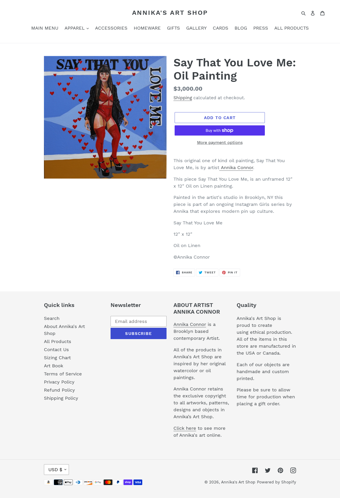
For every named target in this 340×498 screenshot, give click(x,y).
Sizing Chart (57, 357)
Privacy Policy (59, 382)
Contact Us (56, 349)
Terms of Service (63, 374)
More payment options (220, 142)
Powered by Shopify (276, 482)
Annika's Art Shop (170, 12)
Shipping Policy (61, 398)
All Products (57, 341)
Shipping (182, 97)
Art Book (53, 365)
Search (51, 318)
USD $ (55, 469)
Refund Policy (59, 390)
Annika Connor (236, 167)
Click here (184, 428)
